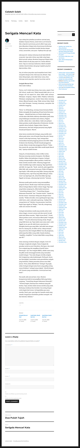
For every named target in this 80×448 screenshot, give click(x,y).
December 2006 (63, 202)
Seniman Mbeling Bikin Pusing (66, 76)
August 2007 (62, 189)
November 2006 (63, 204)
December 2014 (62, 126)
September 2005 (63, 227)
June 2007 (61, 192)
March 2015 (62, 123)
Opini (26, 21)
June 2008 (61, 173)
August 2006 (62, 209)
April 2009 (61, 156)
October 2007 (62, 186)
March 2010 (62, 145)
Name (7, 368)
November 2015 (62, 115)
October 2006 (62, 206)
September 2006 (63, 207)
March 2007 (62, 197)
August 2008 (62, 169)
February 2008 (62, 179)
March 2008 (62, 178)
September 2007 (63, 187)
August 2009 (62, 151)
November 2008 (63, 164)
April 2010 (61, 143)
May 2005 (61, 234)
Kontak (32, 21)
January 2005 (62, 240)
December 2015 (62, 113)
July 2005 (61, 230)
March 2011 (61, 138)
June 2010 (61, 140)
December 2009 (63, 146)
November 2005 (63, 224)
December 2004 (62, 242)
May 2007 (61, 194)
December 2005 (62, 222)
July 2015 (61, 120)
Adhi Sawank (62, 84)
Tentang (13, 21)
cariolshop (61, 77)
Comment (8, 345)
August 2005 (62, 229)
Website (7, 384)
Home (7, 21)
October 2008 (62, 166)
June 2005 (61, 232)
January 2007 (62, 201)
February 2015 (62, 125)
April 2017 (61, 108)
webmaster (8, 43)
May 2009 (61, 154)
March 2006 (62, 217)
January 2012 (62, 135)
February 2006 (62, 219)
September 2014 (63, 130)
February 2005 (62, 239)
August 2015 (62, 118)
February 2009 (62, 159)
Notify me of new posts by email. (13, 398)
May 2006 (61, 214)
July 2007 (61, 191)
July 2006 (61, 211)
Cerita (20, 21)
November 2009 (63, 148)
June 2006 (61, 212)
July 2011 (61, 136)
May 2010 (61, 141)
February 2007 (62, 199)
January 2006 (62, 220)
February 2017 (62, 110)
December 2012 (62, 131)
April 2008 (61, 176)
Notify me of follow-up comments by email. (16, 393)
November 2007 (63, 184)
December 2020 (62, 100)
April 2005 (61, 235)
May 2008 (61, 174)
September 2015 (63, 117)
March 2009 (62, 158)
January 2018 (62, 102)
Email (7, 376)
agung (60, 87)
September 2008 (63, 168)
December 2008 (62, 163)
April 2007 (61, 196)
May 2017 (61, 107)
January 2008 (62, 181)
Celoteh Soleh (13, 11)
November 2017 (62, 103)
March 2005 (62, 237)
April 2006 (61, 215)
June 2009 (61, 153)
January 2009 (62, 161)
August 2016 (62, 112)
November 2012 (62, 133)
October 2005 (62, 225)
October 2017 (62, 105)
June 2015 (61, 122)
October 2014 (62, 128)
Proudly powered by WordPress (21, 441)
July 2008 (61, 171)
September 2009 (63, 150)
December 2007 (62, 183)
